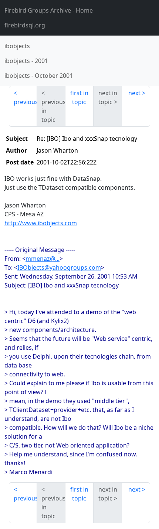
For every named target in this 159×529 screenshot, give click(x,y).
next (134, 93)
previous (25, 102)
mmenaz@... (43, 258)
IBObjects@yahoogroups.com (59, 267)
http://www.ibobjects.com (40, 223)
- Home (48, 10)
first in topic (79, 97)
